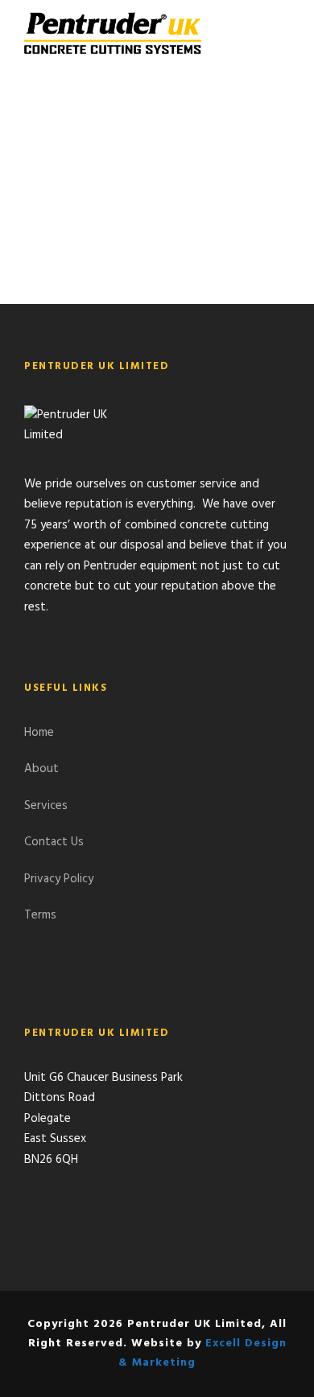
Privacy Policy (58, 879)
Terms (40, 915)
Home (39, 732)
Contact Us (54, 842)
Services (46, 806)
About (41, 769)
